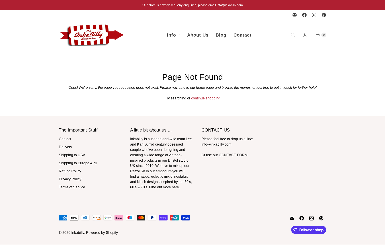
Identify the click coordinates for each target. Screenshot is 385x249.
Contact (242, 35)
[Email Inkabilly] (294, 15)
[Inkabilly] (92, 35)
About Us (198, 35)
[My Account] (305, 35)
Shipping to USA (72, 155)
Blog (221, 35)
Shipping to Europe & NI (78, 163)
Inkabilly (77, 233)
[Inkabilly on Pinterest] (324, 15)
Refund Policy (70, 171)
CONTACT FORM (233, 155)
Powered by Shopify (102, 233)
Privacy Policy (70, 179)
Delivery (65, 147)
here (175, 187)
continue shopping (205, 98)
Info (171, 35)
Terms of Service (72, 187)
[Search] (293, 35)
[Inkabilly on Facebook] (304, 15)
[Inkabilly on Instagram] (314, 15)
